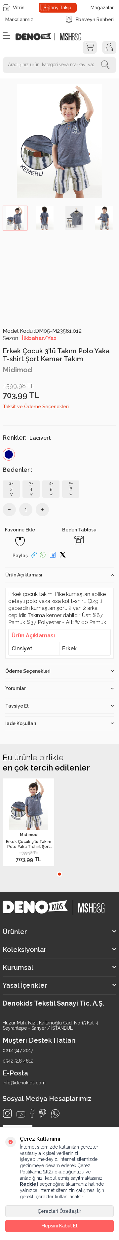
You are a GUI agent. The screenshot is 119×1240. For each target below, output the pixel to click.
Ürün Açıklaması (23, 574)
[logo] (37, 36)
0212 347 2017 (18, 1050)
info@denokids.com (24, 1082)
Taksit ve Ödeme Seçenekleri (36, 406)
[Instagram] (7, 1113)
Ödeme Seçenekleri (28, 671)
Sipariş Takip (57, 7)
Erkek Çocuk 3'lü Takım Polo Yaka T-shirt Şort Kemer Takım (28, 844)
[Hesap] (109, 47)
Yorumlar (15, 688)
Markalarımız (19, 19)
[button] (59, 874)
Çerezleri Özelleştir (59, 1211)
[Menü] (6, 36)
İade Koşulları (20, 723)
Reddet (29, 1184)
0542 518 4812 (18, 1061)
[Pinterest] (43, 1113)
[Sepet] (90, 47)
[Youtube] (20, 1114)
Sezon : (30, 338)
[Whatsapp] (55, 1113)
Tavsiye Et (17, 706)
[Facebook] (32, 1113)
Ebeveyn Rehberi (95, 19)
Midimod (17, 370)
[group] (59, 141)
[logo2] (70, 36)
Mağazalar (102, 7)
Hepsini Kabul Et (60, 1225)
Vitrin (18, 7)
